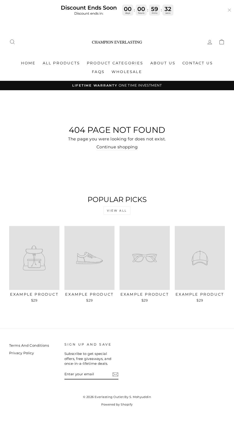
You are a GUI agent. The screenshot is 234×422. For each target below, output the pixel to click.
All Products (61, 63)
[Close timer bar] (229, 10)
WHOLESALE (127, 72)
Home (28, 63)
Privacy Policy (21, 353)
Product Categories (115, 63)
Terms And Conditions (29, 345)
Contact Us (197, 63)
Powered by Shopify (117, 404)
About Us (163, 63)
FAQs (98, 72)
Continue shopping (117, 147)
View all (117, 210)
